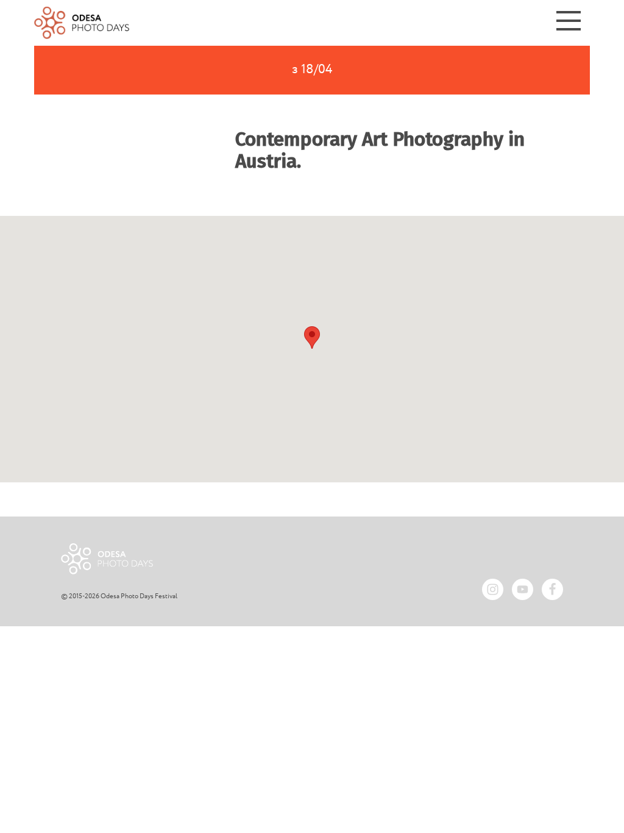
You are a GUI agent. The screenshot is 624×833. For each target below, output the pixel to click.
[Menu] (568, 23)
